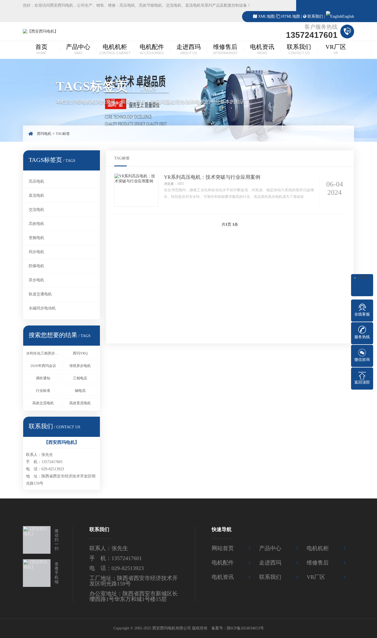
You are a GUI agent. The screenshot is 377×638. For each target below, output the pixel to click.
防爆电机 (36, 266)
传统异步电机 (80, 366)
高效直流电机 (80, 403)
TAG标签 (63, 134)
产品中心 (78, 49)
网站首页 (223, 548)
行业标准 (43, 390)
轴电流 (80, 390)
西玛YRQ (80, 353)
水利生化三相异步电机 (43, 353)
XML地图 (266, 16)
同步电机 (36, 252)
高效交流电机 (43, 403)
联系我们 (315, 16)
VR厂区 (335, 49)
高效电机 (36, 224)
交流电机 (36, 210)
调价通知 (43, 378)
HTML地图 (290, 16)
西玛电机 (44, 134)
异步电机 (36, 280)
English (348, 16)
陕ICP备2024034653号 (245, 628)
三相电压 (80, 378)
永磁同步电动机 (42, 308)
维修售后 (225, 49)
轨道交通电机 (40, 294)
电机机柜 (115, 49)
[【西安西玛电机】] (40, 31)
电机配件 (152, 49)
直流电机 (36, 195)
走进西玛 (188, 49)
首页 (41, 49)
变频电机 (36, 238)
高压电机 (36, 181)
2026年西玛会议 (43, 366)
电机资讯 (262, 49)
